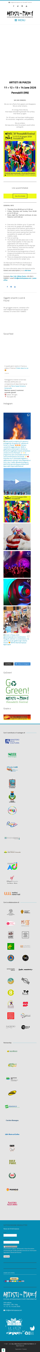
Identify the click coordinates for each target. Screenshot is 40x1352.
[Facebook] (14, 6)
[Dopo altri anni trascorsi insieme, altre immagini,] (17, 564)
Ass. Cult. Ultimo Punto (18, 276)
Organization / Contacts (21, 1349)
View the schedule (20, 196)
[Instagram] (22, 6)
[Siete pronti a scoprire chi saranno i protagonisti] (17, 453)
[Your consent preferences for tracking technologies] (3, 1350)
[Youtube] (26, 6)
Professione (6, 1239)
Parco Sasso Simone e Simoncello (15, 387)
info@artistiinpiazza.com (16, 2)
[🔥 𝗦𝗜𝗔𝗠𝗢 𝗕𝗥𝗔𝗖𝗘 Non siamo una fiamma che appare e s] (17, 509)
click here (28, 270)
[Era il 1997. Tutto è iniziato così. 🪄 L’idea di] (17, 619)
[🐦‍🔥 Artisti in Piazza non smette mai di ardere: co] (17, 426)
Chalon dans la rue (22, 368)
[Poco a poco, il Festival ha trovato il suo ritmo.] (17, 592)
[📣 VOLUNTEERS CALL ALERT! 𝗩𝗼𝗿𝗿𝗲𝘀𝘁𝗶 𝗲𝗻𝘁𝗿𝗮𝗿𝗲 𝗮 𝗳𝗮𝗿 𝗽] (17, 536)
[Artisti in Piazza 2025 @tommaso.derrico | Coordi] (17, 647)
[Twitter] (18, 6)
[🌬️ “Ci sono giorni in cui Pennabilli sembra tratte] (17, 481)
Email (4, 1232)
